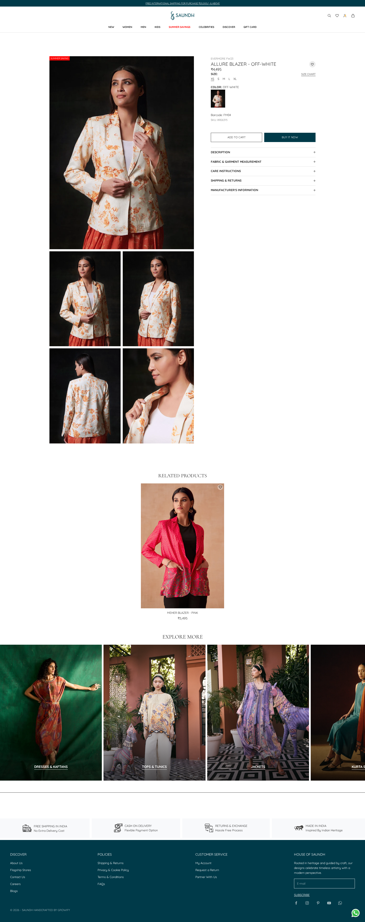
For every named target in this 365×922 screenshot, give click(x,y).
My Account (203, 863)
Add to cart (236, 137)
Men (143, 27)
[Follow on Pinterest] (318, 903)
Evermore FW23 (222, 58)
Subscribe (302, 894)
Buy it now (290, 137)
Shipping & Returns (111, 863)
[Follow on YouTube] (329, 903)
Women (127, 27)
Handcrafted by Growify (52, 910)
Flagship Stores (20, 870)
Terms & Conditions (111, 877)
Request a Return (207, 870)
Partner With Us (206, 877)
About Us (16, 863)
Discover (229, 27)
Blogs (14, 891)
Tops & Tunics (154, 767)
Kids (157, 27)
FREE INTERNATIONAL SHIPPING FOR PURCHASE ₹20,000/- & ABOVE (183, 3)
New (111, 27)
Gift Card (250, 27)
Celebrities (206, 27)
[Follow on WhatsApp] (340, 903)
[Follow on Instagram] (307, 903)
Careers (15, 884)
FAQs (101, 884)
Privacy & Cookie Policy (113, 870)
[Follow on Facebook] (296, 903)
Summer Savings (179, 27)
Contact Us (17, 877)
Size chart (308, 73)
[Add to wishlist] (312, 64)
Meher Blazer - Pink (182, 613)
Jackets (258, 767)
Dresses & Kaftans (51, 767)
